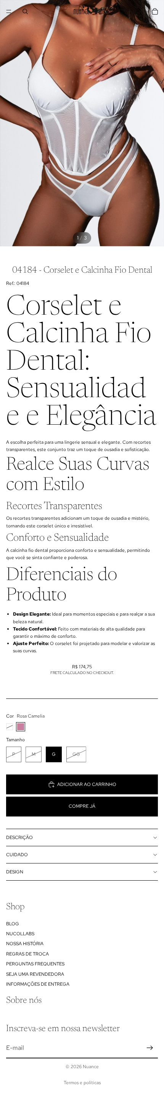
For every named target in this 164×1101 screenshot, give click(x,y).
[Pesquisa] (25, 11)
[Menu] (9, 11)
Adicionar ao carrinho (86, 784)
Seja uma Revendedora (35, 974)
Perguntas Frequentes (35, 964)
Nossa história (24, 944)
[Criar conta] (150, 1048)
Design (14, 872)
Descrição (19, 837)
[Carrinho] (154, 11)
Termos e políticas (82, 1083)
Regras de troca (27, 954)
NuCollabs (20, 934)
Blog (12, 924)
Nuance (91, 1067)
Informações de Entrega (37, 984)
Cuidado (17, 855)
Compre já (82, 806)
